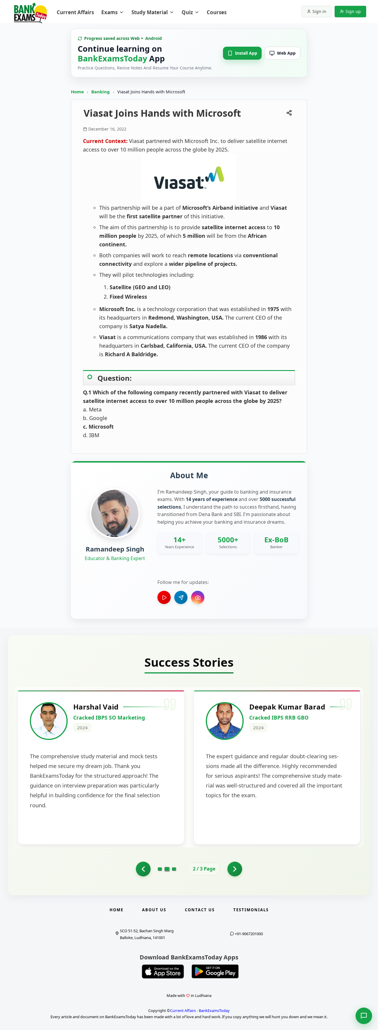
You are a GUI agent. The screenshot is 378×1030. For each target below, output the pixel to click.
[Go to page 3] (174, 869)
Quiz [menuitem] (187, 12)
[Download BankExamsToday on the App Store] (163, 971)
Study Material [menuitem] (149, 12)
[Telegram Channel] (181, 597)
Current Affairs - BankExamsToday (200, 1010)
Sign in (319, 11)
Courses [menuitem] (217, 12)
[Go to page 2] (167, 869)
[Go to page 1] (143, 869)
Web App (286, 53)
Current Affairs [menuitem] (75, 12)
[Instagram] (197, 597)
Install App (246, 53)
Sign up (353, 11)
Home (77, 92)
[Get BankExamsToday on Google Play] (215, 971)
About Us (154, 909)
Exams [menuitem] (109, 12)
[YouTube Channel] (164, 597)
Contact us (200, 909)
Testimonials (251, 909)
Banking (100, 92)
